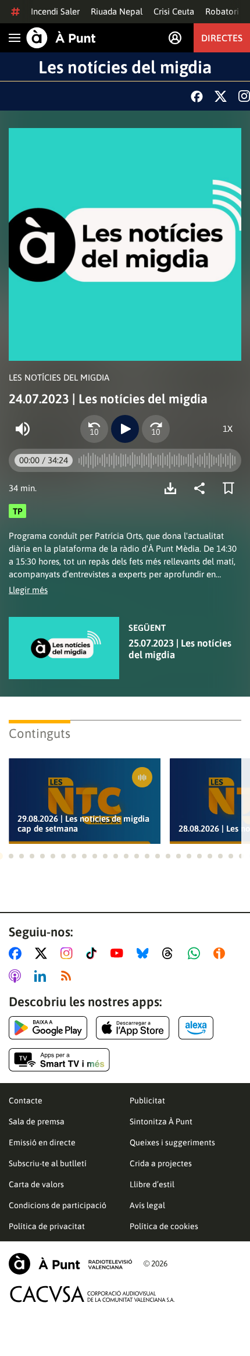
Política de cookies (164, 1226)
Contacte (25, 1100)
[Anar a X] (43, 953)
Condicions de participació (57, 1205)
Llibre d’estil (152, 1184)
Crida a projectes (161, 1163)
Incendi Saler (55, 11)
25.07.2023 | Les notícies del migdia (179, 649)
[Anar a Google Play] (48, 1027)
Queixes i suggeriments (172, 1142)
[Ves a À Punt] (61, 37)
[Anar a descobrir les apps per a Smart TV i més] (59, 1059)
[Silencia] (23, 429)
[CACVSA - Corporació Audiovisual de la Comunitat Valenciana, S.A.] (92, 1294)
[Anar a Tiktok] (94, 953)
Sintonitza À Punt (161, 1121)
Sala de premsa (37, 1121)
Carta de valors (36, 1184)
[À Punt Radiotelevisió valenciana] (70, 1264)
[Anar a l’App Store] (133, 1027)
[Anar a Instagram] (68, 953)
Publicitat (147, 1100)
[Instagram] (244, 96)
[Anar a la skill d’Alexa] (195, 1027)
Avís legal (147, 1205)
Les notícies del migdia (125, 67)
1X (228, 429)
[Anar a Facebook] (17, 953)
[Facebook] (197, 96)
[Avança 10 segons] (156, 429)
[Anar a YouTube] (119, 953)
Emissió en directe (42, 1142)
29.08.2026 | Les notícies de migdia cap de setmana (83, 823)
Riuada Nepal (116, 11)
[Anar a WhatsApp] (196, 953)
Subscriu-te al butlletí (48, 1163)
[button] (11, 856)
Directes (221, 38)
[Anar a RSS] (68, 976)
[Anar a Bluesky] (145, 953)
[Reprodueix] (125, 429)
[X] (221, 96)
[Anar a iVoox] (221, 953)
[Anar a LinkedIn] (42, 976)
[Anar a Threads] (170, 953)
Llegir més (28, 590)
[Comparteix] (202, 488)
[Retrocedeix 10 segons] (94, 429)
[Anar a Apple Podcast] (17, 976)
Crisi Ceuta (173, 11)
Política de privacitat (47, 1226)
